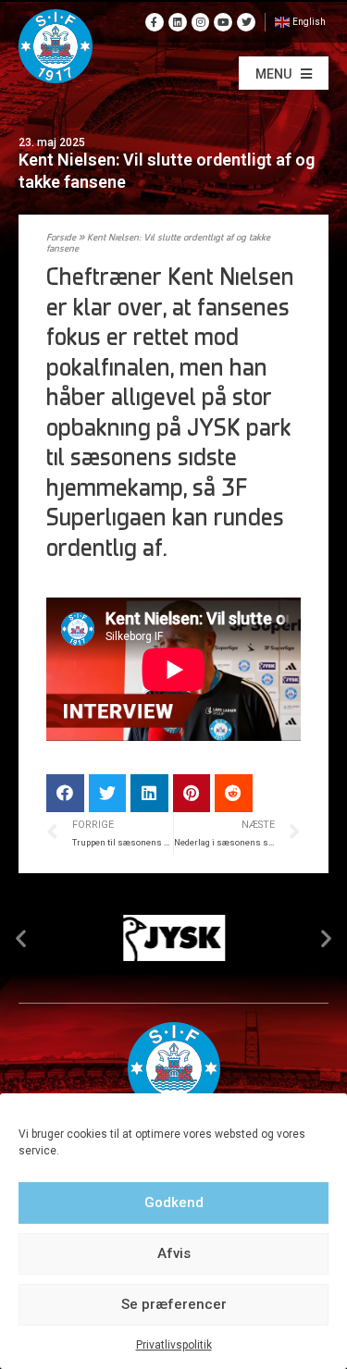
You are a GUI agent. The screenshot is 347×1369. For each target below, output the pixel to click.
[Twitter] (246, 22)
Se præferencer (174, 1304)
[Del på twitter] (108, 793)
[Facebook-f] (154, 22)
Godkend (174, 1202)
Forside (61, 238)
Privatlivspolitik (174, 1344)
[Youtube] (223, 22)
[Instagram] (201, 22)
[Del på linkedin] (149, 793)
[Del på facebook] (65, 793)
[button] (283, 73)
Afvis (174, 1253)
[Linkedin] (177, 22)
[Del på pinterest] (192, 793)
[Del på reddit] (234, 793)
